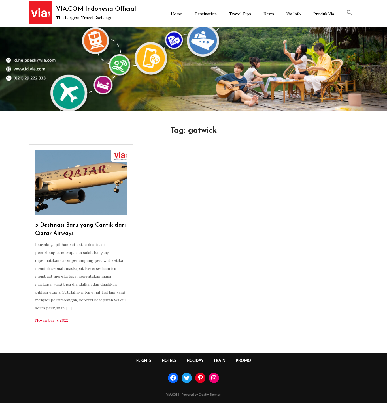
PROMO (243, 361)
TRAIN (220, 361)
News (268, 13)
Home (176, 13)
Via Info (293, 13)
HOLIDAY (195, 361)
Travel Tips (240, 13)
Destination (206, 13)
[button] (349, 13)
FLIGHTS (144, 361)
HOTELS (169, 361)
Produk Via (323, 13)
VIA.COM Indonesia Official (96, 9)
